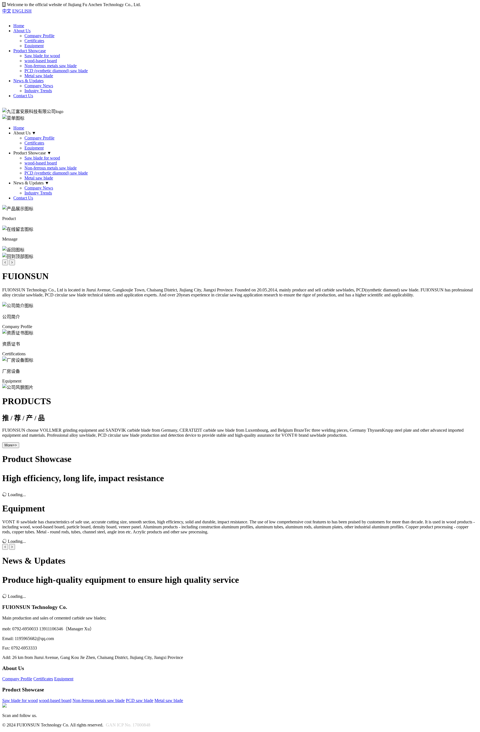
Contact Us (23, 95)
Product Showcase (29, 50)
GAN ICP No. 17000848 (128, 725)
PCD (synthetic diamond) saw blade (56, 70)
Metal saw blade (38, 75)
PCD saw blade (139, 700)
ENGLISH (22, 11)
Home (18, 25)
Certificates (34, 40)
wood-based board (40, 60)
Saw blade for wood (42, 55)
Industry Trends (38, 90)
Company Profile (39, 35)
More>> (10, 445)
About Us (22, 30)
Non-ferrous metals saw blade (50, 65)
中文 (6, 11)
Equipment (34, 45)
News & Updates (28, 80)
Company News (38, 85)
